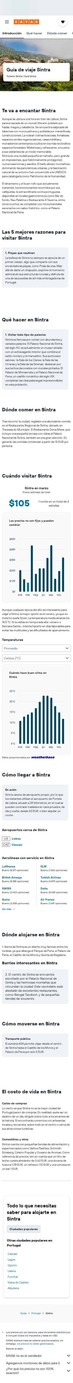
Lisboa (12, 1271)
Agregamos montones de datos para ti (33, 1363)
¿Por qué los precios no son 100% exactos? (30, 1371)
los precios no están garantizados (35, 1343)
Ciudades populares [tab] (24, 1229)
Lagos (11, 1259)
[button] (6, 21)
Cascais (12, 1254)
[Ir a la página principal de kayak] (26, 21)
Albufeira (13, 1288)
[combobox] (36, 648)
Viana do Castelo (18, 1282)
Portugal (36, 1313)
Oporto (12, 1265)
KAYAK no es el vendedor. (24, 1356)
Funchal (13, 1277)
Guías (23, 1313)
